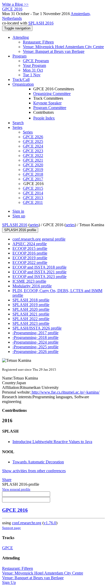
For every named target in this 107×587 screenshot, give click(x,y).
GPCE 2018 (33, 174)
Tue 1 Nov (32, 75)
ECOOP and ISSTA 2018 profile (39, 267)
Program (19, 56)
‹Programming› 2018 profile (35, 337)
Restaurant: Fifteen (38, 42)
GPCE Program (36, 61)
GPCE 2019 (33, 169)
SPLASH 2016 (41, 23)
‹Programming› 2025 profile (35, 347)
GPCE (7, 548)
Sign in (18, 211)
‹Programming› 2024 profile (35, 342)
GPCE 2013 (33, 197)
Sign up (18, 216)
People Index (44, 118)
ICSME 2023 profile (29, 281)
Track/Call (21, 79)
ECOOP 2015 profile (29, 248)
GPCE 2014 (33, 193)
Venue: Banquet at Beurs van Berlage (53, 51)
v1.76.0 (50, 523)
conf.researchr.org (26, 523)
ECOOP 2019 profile (29, 258)
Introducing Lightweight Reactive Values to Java (52, 441)
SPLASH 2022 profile (30, 319)
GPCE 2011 (33, 202)
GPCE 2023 (33, 151)
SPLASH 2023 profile (30, 323)
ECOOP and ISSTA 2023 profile (39, 276)
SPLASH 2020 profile (30, 309)
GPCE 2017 (33, 179)
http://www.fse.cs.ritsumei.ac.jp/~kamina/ (65, 392)
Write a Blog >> (15, 4)
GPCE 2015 (33, 188)
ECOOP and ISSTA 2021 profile (39, 272)
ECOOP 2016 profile (29, 253)
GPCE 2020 (33, 165)
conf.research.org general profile (38, 239)
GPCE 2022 (33, 155)
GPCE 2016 (15, 510)
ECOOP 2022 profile (29, 262)
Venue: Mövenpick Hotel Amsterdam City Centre (63, 47)
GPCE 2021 (33, 160)
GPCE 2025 (33, 141)
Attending (20, 37)
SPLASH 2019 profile (30, 304)
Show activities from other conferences (34, 471)
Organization (23, 84)
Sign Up (9, 582)
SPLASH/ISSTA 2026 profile (37, 328)
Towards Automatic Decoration (38, 462)
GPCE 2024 (33, 146)
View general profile (16, 489)
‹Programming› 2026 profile (35, 351)
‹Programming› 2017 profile (35, 333)
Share (6, 479)
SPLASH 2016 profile (20, 230)
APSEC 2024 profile (29, 244)
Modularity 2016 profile (32, 286)
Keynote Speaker (47, 103)
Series (28, 132)
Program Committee (49, 107)
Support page (11, 528)
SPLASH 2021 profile (30, 314)
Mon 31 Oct (33, 70)
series (34, 225)
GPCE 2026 (33, 137)
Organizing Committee (52, 93)
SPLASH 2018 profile (30, 300)
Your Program (34, 65)
